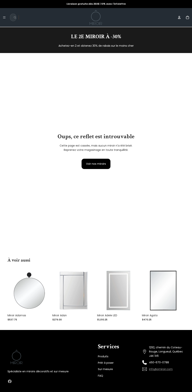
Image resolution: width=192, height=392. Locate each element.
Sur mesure (105, 369)
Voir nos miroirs (96, 164)
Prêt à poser (106, 363)
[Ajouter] (44, 306)
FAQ (100, 376)
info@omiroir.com (161, 369)
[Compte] (179, 17)
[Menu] (4, 17)
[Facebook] (10, 381)
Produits (103, 356)
